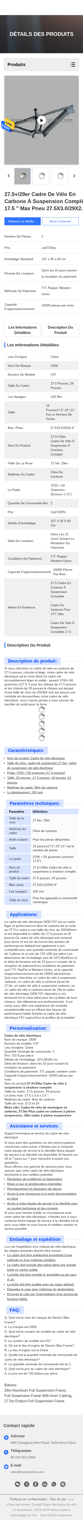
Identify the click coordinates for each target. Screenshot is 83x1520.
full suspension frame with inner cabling (37, 1396)
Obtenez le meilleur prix (25, 221)
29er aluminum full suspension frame (35, 1390)
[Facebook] (36, 1485)
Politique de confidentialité (28, 1499)
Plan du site (58, 1499)
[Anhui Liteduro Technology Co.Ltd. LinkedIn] (45, 1485)
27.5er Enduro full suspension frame (34, 1401)
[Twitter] (26, 1485)
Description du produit (60, 330)
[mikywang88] (63, 1485)
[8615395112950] (54, 1485)
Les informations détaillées (22, 330)
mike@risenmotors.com (27, 1472)
